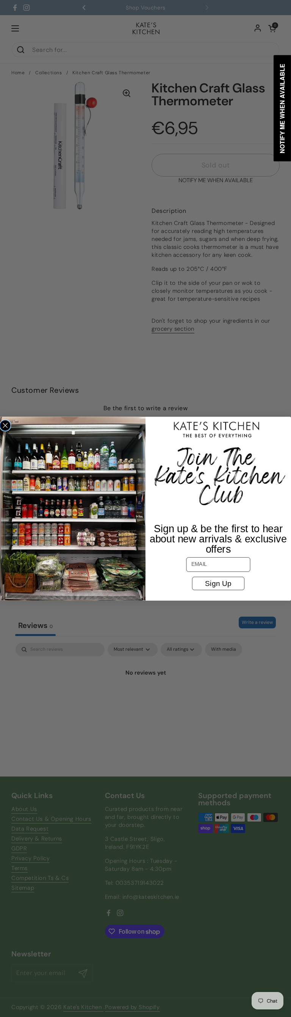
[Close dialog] (5, 425)
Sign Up (218, 583)
